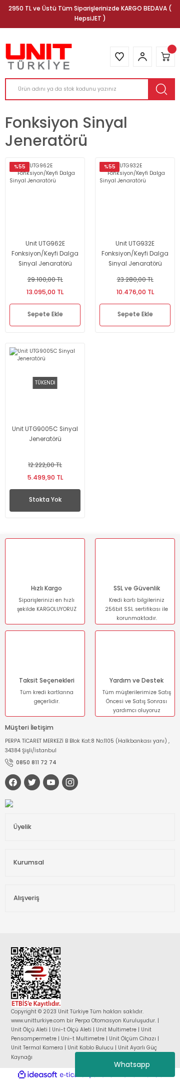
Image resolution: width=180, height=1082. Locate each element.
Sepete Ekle (45, 314)
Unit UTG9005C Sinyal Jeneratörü (45, 434)
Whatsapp (132, 1064)
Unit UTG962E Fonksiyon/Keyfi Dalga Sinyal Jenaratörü (45, 253)
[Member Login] (143, 57)
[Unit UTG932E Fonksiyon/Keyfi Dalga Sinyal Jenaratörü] (135, 197)
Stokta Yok (45, 500)
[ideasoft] (38, 1074)
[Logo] (38, 56)
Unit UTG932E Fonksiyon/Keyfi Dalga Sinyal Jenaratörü (135, 253)
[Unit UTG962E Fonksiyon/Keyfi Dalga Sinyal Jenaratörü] (45, 197)
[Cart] (165, 57)
